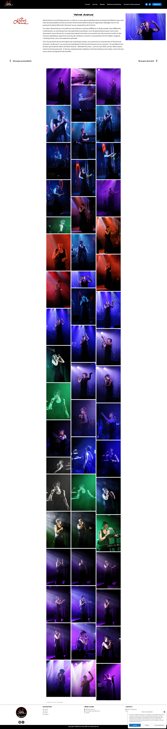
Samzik (102, 4)
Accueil (87, 4)
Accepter (135, 725)
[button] (164, 712)
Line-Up (94, 4)
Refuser (147, 725)
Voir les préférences (159, 725)
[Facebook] (146, 4)
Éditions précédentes (114, 4)
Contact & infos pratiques (132, 4)
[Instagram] (149, 4)
